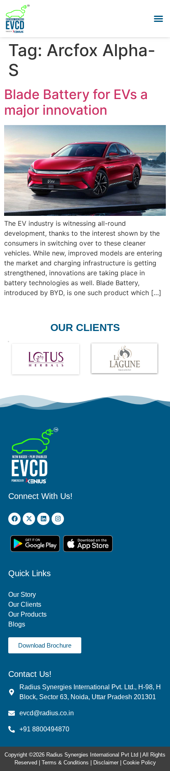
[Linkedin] (43, 519)
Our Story (22, 594)
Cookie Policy (139, 762)
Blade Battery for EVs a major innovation (76, 102)
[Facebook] (14, 519)
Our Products (27, 614)
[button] (158, 18)
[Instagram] (58, 519)
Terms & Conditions (65, 762)
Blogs (17, 624)
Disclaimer (106, 762)
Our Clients (24, 604)
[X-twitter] (29, 519)
